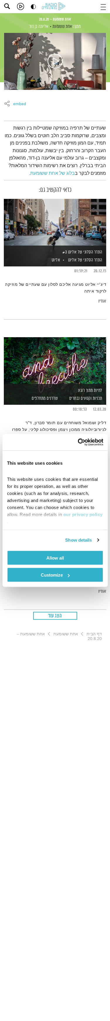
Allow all (55, 557)
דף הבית (94, 634)
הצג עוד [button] (55, 616)
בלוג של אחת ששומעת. (52, 173)
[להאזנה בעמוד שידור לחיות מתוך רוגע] (55, 361)
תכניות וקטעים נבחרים (85, 398)
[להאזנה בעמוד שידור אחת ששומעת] (55, 61)
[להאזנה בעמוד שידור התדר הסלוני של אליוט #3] (55, 222)
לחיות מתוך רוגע (90, 390)
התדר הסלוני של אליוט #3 (82, 252)
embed (19, 104)
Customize (52, 574)
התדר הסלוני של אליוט (85, 260)
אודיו (102, 301)
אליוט (55, 260)
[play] (20, 6)
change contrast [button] (33, 6)
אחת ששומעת (62, 26)
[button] (103, 6)
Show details (78, 540)
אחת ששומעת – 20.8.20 (55, 19)
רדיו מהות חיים (54, 6)
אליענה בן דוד (38, 26)
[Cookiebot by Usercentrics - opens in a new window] (78, 442)
